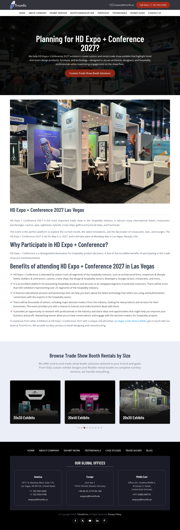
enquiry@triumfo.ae (142, 499)
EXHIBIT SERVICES (58, 13)
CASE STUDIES (113, 450)
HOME (22, 13)
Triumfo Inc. (83, 514)
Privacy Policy (114, 514)
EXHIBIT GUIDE (137, 13)
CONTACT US (154, 13)
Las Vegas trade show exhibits (130, 321)
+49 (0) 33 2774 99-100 (90, 491)
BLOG (149, 450)
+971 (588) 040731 (141, 494)
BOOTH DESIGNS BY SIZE (82, 13)
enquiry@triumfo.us (124, 5)
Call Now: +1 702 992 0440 (153, 5)
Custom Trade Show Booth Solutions (90, 73)
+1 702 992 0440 (38, 491)
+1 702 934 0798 (38, 494)
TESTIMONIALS (119, 13)
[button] (79, 428)
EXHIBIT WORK (72, 450)
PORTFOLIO (103, 13)
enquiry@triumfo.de (90, 496)
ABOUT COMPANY (37, 13)
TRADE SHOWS (133, 450)
